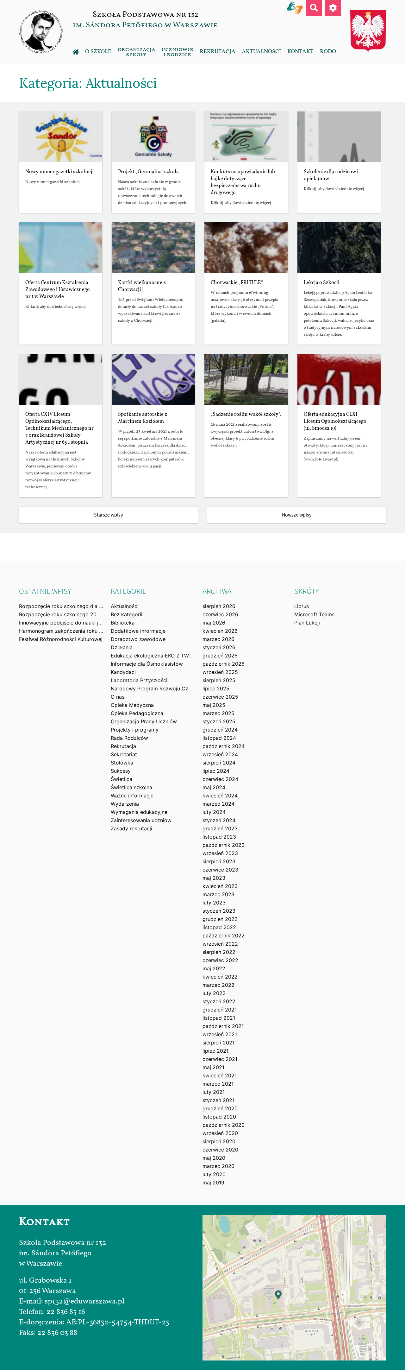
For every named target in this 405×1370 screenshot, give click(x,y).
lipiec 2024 (215, 771)
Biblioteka (122, 622)
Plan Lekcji (307, 622)
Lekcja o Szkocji (322, 282)
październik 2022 (223, 935)
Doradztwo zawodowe (138, 639)
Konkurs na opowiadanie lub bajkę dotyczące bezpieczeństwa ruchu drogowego (243, 182)
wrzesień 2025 (220, 672)
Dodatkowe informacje (138, 631)
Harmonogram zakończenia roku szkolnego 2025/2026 (86, 631)
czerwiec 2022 (220, 960)
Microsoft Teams (314, 614)
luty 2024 (214, 812)
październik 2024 (223, 746)
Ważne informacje (132, 795)
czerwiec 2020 (220, 1149)
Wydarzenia (125, 804)
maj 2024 (213, 787)
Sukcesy (121, 771)
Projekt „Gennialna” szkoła (148, 171)
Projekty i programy (135, 729)
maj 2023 (213, 878)
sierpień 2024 (218, 762)
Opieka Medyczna (132, 705)
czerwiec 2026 (220, 614)
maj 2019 (213, 1182)
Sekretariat (124, 754)
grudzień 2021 (219, 1009)
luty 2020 (214, 1174)
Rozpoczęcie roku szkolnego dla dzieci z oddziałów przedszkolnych (101, 606)
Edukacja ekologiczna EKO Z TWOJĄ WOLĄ (163, 655)
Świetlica (121, 779)
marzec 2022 (218, 985)
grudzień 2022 (220, 919)
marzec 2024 (218, 804)
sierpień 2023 (218, 861)
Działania (122, 647)
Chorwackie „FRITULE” (237, 282)
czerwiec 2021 (219, 1059)
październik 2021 (223, 1026)
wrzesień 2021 (219, 1034)
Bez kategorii (126, 614)
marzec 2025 (218, 713)
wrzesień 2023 (220, 853)
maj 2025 (213, 705)
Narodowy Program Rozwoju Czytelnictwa (162, 688)
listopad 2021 (218, 1018)
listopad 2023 (219, 837)
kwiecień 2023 (220, 886)
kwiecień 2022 (220, 977)
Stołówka (122, 762)
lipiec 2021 (215, 1051)
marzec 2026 (218, 639)
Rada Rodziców (129, 738)
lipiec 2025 (215, 688)
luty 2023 (214, 902)
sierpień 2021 (218, 1042)
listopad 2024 (219, 738)
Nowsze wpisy (296, 515)
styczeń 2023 (218, 911)
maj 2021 (213, 1067)
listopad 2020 (219, 1116)
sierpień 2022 (218, 952)
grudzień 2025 (220, 655)
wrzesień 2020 (220, 1133)
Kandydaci (123, 672)
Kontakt (300, 51)
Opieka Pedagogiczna (137, 713)
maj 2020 (213, 1158)
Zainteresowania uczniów (141, 820)
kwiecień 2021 (219, 1075)
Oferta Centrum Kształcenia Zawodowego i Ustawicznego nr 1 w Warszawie (57, 289)
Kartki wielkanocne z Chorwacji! (142, 286)
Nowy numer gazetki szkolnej (58, 171)
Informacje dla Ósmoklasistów (147, 664)
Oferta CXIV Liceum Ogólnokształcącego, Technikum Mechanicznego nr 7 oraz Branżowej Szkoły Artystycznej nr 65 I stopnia (59, 428)
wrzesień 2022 (220, 944)
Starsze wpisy (108, 515)
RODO (328, 51)
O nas (117, 697)
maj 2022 (213, 968)
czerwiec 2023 (220, 869)
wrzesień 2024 (220, 754)
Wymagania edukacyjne (139, 812)
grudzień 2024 (220, 729)
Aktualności (261, 51)
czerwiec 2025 (220, 697)
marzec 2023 (218, 894)
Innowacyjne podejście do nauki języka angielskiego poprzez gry (97, 622)
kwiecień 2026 (220, 631)
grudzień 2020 (220, 1108)
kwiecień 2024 (220, 795)
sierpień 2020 (218, 1141)
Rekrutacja (217, 51)
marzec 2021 (218, 1084)
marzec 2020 (218, 1166)
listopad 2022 (219, 927)
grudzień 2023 (220, 828)
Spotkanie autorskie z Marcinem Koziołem (142, 418)
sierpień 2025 (218, 680)
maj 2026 (213, 622)
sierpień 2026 (218, 606)
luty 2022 (214, 993)
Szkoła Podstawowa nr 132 (145, 14)
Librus (301, 606)
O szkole (98, 51)
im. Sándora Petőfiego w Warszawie (145, 25)
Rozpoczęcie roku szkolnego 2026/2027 (68, 614)
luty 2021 (213, 1092)
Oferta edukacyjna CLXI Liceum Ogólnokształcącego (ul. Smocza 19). (335, 421)
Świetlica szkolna (131, 787)
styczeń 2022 (218, 1001)
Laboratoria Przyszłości (139, 680)
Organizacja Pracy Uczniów (144, 721)
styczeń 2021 (218, 1100)
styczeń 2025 (218, 721)
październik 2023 (223, 845)
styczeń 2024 (218, 820)
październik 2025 (223, 664)
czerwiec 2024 (220, 779)
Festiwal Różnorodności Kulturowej (61, 639)
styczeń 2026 (218, 647)
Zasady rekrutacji (131, 828)
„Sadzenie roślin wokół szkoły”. (246, 414)
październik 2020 (223, 1125)
